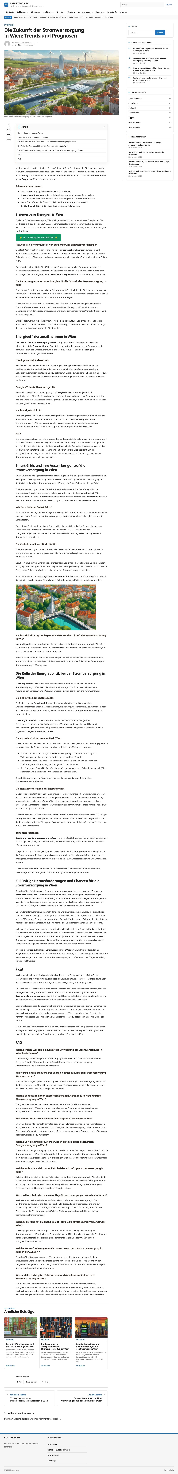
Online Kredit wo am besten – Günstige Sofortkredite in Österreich (144, 144)
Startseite (10, 12)
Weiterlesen (10, 1366)
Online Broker (87, 17)
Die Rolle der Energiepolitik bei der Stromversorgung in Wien (43, 146)
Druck (9, 139)
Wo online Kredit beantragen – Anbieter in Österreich (146, 153)
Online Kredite (74, 17)
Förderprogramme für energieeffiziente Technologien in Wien (149, 79)
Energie (99, 12)
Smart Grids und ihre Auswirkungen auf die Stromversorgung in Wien (47, 141)
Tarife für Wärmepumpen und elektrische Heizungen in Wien (20, 1345)
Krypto (70, 12)
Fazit (20, 154)
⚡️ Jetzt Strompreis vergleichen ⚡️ (38, 237)
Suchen (169, 5)
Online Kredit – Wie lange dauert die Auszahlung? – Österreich (149, 172)
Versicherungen (84, 12)
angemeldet (19, 1418)
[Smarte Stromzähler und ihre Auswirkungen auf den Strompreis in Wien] (91, 1327)
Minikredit (109, 17)
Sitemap (52, 1460)
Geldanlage (21, 12)
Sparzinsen (32, 17)
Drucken (45, 1382)
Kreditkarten (48, 12)
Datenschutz (169, 1470)
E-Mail (19, 1382)
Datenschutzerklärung (59, 1449)
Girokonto (35, 12)
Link (8, 134)
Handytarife (112, 12)
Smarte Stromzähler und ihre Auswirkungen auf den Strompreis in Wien (87, 1346)
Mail (8, 129)
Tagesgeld (99, 17)
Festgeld (42, 17)
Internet (123, 12)
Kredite (60, 12)
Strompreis (9, 25)
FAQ (19, 159)
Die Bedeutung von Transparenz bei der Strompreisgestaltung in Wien (55, 1346)
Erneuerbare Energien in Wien (30, 133)
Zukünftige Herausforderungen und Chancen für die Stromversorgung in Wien (50, 150)
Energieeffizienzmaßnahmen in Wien (33, 137)
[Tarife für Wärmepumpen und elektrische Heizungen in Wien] (20, 1327)
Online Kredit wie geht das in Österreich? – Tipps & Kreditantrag (149, 163)
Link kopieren (31, 1382)
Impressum (53, 1455)
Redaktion (18, 45)
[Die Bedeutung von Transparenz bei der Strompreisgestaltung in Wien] (56, 1327)
